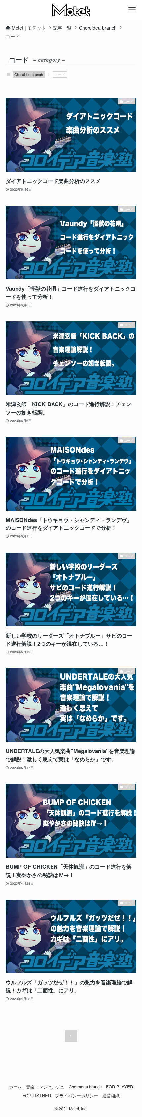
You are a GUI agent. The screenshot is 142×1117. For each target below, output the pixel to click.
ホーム (15, 1087)
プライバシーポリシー (76, 1095)
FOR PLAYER (119, 1087)
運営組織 (111, 1095)
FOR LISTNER (36, 1095)
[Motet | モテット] (71, 10)
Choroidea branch (28, 74)
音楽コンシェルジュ (45, 1087)
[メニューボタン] (132, 10)
